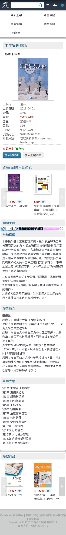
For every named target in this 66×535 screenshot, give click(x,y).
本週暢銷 (16, 24)
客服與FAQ (31, 515)
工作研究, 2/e (13, 495)
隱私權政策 (59, 515)
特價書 (16, 33)
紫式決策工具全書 (16, 206)
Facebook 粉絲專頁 (12, 515)
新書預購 (49, 15)
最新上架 (16, 15)
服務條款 (33, 518)
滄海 (23, 104)
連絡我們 (45, 515)
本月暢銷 (49, 24)
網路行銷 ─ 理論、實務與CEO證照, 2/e (46, 497)
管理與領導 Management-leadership (36, 140)
